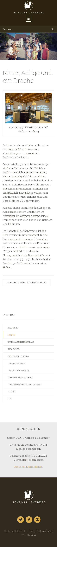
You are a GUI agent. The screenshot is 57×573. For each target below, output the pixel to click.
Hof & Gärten (14, 349)
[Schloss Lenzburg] (28, 497)
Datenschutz (44, 531)
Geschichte (13, 328)
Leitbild (12, 391)
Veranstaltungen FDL (19, 370)
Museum (11, 335)
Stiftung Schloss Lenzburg (20, 377)
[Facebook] (29, 519)
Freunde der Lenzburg (18, 356)
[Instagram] (37, 519)
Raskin (31, 535)
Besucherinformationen (28, 466)
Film (10, 399)
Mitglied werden (17, 363)
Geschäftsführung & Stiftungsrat (25, 384)
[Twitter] (20, 519)
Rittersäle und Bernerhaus (21, 342)
